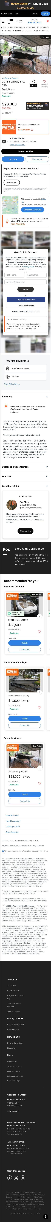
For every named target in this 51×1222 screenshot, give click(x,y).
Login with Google (26, 306)
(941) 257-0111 (34, 23)
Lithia (27, 30)
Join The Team (13, 1011)
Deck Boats (44, 27)
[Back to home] (10, 21)
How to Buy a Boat (14, 1043)
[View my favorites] (47, 21)
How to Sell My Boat (15, 1025)
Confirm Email (16, 286)
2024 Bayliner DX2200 (18, 620)
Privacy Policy (28, 267)
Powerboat (30, 27)
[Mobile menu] (3, 21)
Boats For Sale (16, 27)
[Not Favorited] (44, 81)
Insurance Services (15, 1076)
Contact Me (25, 531)
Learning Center (14, 1071)
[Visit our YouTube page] (23, 1177)
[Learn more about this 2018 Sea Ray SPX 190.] (25, 756)
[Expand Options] (39, 616)
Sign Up (45, 14)
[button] (45, 1216)
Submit (25, 289)
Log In (34, 14)
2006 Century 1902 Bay (18, 696)
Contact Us (25, 649)
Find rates (11, 182)
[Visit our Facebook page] (9, 1177)
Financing (11, 1048)
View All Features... (17, 145)
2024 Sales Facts (14, 1066)
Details (25, 643)
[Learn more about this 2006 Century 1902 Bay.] (24, 680)
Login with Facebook (26, 300)
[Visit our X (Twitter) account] (16, 1177)
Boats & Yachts (7, 14)
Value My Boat (13, 1030)
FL (23, 202)
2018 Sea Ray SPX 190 (18, 771)
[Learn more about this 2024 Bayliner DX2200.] (24, 605)
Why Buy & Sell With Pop (15, 997)
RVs (16, 14)
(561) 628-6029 (29, 505)
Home (3, 27)
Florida (18, 30)
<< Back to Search (10, 78)
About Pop (11, 986)
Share (33, 85)
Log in (36, 311)
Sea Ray (7, 30)
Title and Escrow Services (14, 1005)
